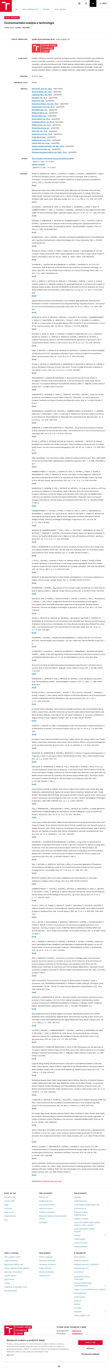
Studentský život (10, 1216)
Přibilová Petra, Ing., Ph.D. (41, 125)
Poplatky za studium (81, 1219)
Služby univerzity (45, 1268)
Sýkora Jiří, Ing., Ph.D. (39, 131)
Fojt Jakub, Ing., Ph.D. (39, 98)
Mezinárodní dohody (46, 1272)
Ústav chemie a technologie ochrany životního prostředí (53, 159)
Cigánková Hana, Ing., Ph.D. (42, 95)
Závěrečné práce (80, 1208)
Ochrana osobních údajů (82, 1283)
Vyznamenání (78, 1272)
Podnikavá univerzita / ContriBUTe (86, 1264)
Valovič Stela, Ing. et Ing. (41, 143)
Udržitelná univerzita (81, 1261)
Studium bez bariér (81, 1243)
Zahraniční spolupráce (47, 1261)
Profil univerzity (79, 1257)
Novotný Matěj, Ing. (39, 116)
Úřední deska (78, 1279)
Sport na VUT (9, 1212)
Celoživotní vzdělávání (47, 1212)
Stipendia (77, 1232)
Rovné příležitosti (80, 1293)
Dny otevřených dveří (47, 1205)
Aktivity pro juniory (46, 1208)
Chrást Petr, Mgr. (38, 101)
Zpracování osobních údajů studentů (87, 1222)
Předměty (77, 1197)
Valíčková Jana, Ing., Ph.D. (41, 140)
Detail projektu (60, 9)
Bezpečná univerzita (81, 1268)
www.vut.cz (76, 1331)
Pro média (77, 1308)
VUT (16, 9)
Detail (34, 185)
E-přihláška (43, 1222)
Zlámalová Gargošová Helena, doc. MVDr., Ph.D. (49, 152)
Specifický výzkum (10, 1291)
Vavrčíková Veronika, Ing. (41, 149)
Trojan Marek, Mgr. (39, 137)
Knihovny (80, 1235)
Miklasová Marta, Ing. (40, 113)
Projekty (46, 9)
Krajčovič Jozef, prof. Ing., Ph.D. (43, 107)
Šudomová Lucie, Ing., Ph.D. (42, 134)
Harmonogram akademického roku (86, 1205)
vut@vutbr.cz (77, 1334)
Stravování (8, 1208)
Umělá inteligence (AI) (82, 1315)
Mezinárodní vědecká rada (13, 1264)
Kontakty (77, 1304)
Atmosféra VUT (9, 1197)
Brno (6, 1220)
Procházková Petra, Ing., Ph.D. (43, 122)
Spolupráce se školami (47, 1264)
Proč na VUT (43, 1197)
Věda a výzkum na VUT (30, 9)
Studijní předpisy (80, 1215)
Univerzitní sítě (44, 1276)
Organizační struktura (82, 1277)
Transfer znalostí (10, 1276)
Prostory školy (9, 1201)
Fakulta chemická (38, 165)
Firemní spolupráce (46, 1257)
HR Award (77, 1301)
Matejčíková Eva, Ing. (40, 110)
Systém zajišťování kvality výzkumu (16, 1268)
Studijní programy (45, 1201)
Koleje (6, 1205)
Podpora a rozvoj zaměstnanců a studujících (89, 1289)
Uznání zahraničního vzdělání (84, 1229)
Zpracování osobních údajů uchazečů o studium (53, 1217)
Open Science (9, 1279)
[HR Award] (59, 1366)
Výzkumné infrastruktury (13, 1272)
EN (93, 3)
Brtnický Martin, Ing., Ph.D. (42, 92)
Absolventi (80, 1312)
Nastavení (90, 1348)
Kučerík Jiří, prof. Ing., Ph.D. (42, 89)
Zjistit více (10, 1355)
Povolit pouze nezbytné (90, 1354)
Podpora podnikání (80, 1247)
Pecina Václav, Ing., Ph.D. (41, 119)
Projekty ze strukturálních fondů (15, 1287)
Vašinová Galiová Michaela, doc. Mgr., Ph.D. (48, 146)
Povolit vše (90, 1342)
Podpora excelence (11, 1261)
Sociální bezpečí (79, 1239)
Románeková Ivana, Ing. (41, 128)
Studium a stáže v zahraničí (84, 1225)
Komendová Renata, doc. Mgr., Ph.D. (45, 104)
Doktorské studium (81, 1212)
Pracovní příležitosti (83, 1286)
